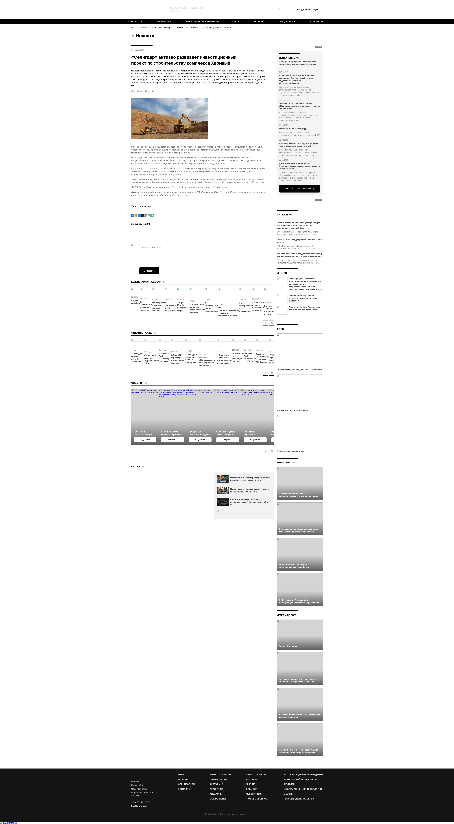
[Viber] (145, 215)
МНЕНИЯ (250, 784)
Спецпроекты (286, 21)
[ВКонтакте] (132, 215)
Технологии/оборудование (301, 779)
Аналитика (164, 21)
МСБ (236, 21)
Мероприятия (286, 462)
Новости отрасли (220, 774)
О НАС (181, 774)
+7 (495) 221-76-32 (141, 802)
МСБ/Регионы (218, 798)
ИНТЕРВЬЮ (252, 779)
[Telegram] (152, 215)
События (251, 789)
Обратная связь (139, 789)
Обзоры (288, 794)
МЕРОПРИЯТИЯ (254, 794)
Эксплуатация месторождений (303, 774)
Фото (280, 329)
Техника (289, 784)
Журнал (258, 21)
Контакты (316, 21)
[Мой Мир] (139, 215)
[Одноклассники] (136, 215)
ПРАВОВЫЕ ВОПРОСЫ (257, 798)
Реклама (135, 781)
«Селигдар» (145, 206)
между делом (286, 615)
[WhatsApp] (149, 215)
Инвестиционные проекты (202, 21)
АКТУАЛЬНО (284, 214)
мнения (282, 273)
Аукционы (216, 794)
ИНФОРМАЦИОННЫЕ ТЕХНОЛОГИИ (303, 789)
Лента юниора (218, 779)
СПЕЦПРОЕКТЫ (186, 784)
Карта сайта (137, 785)
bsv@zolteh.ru (139, 806)
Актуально (216, 784)
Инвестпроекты (256, 774)
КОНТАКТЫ (184, 789)
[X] (142, 215)
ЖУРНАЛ (183, 779)
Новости (136, 21)
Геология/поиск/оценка (299, 798)
